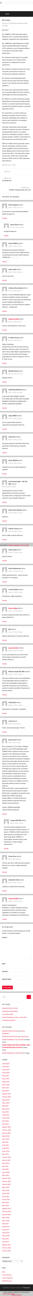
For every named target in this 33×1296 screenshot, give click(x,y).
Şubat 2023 (5, 1109)
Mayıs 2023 (5, 1100)
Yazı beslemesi (7, 1275)
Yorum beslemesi (7, 1278)
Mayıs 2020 (5, 1187)
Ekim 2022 (5, 1121)
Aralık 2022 (5, 1115)
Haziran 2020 (6, 1184)
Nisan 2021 (5, 1163)
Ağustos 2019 (6, 1208)
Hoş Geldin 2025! (7, 1014)
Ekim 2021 (5, 1154)
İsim (4, 964)
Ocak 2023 (5, 1112)
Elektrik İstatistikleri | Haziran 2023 (13, 1039)
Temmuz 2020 (6, 1181)
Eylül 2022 (5, 1124)
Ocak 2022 (5, 1145)
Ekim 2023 (5, 1088)
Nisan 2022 (5, 1139)
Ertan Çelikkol (13, 608)
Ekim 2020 (5, 1175)
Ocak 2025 (5, 1066)
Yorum (4, 937)
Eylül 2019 (5, 1205)
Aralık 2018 (5, 1232)
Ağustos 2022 (6, 1127)
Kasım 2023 (6, 1085)
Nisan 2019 (5, 1220)
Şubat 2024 (5, 1081)
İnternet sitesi (6, 979)
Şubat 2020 (5, 1193)
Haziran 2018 (6, 1251)
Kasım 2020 (6, 1172)
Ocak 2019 (5, 1229)
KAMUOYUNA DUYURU (10, 1008)
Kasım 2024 (6, 1072)
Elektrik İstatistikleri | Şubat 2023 (12, 1053)
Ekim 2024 (5, 1076)
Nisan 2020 (5, 1190)
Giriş (3, 1272)
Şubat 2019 (5, 1226)
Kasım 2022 (6, 1118)
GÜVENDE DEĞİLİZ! (8, 1020)
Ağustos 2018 (6, 1245)
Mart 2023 (5, 1106)
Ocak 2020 (5, 1196)
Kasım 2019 (6, 1199)
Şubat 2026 (5, 1063)
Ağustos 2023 (6, 1094)
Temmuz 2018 (6, 1248)
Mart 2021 (5, 1166)
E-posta (5, 971)
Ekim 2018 (5, 1239)
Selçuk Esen (25, 1036)
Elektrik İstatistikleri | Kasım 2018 (18, 545)
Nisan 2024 (5, 1079)
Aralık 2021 (5, 1148)
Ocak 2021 (5, 1169)
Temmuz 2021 (6, 1157)
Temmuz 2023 (6, 1097)
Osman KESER (13, 898)
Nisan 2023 (5, 1103)
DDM (25, 23)
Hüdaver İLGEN (13, 319)
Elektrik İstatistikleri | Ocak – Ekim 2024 (14, 1017)
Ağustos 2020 (6, 1178)
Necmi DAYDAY (13, 648)
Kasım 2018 (6, 1235)
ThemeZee (26, 1287)
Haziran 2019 (6, 1214)
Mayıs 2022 (5, 1136)
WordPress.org (6, 1281)
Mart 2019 (5, 1223)
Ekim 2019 (5, 1202)
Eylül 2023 (5, 1091)
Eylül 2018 (5, 1242)
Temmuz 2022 (6, 1130)
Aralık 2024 (5, 1069)
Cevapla (4, 218)
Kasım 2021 (6, 1151)
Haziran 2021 (6, 1160)
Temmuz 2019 (6, 1211)
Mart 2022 (5, 1142)
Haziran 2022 (6, 1133)
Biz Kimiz (7, 171)
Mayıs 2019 (5, 1217)
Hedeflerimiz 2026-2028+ (10, 1011)
